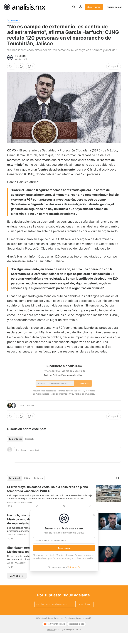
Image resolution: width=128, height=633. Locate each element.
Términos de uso (64, 555)
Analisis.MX (20, 56)
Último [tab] (27, 478)
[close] (93, 514)
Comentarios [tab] (15, 439)
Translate (14, 20)
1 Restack (30, 405)
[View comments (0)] (21, 66)
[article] (64, 496)
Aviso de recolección (83, 618)
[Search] (74, 7)
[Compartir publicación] (80, 7)
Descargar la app (76, 624)
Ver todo (15, 575)
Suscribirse (93, 6)
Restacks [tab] (29, 439)
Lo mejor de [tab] (15, 478)
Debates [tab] (38, 478)
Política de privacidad (84, 558)
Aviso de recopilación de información (53, 558)
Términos (69, 618)
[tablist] (21, 439)
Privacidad (58, 618)
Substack (51, 629)
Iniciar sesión (114, 6)
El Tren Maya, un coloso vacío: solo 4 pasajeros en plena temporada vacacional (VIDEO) (47, 489)
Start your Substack (56, 624)
